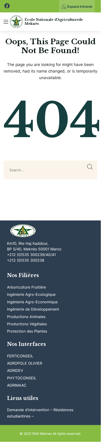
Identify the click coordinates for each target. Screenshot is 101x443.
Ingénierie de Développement (33, 309)
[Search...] (90, 167)
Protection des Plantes (27, 331)
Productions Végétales (27, 324)
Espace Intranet (79, 6)
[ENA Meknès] (16, 22)
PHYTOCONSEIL (21, 378)
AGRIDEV (15, 370)
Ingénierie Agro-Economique (32, 302)
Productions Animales (26, 316)
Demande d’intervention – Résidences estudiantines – (40, 412)
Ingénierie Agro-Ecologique (31, 294)
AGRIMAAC (16, 385)
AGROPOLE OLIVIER (24, 363)
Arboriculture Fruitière (26, 287)
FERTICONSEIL (20, 356)
